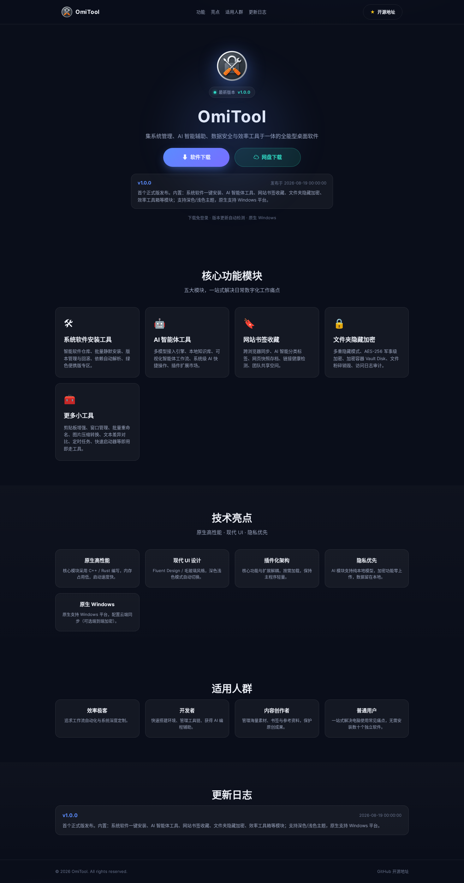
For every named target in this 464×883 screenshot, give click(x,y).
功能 (200, 12)
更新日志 (257, 12)
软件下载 (196, 157)
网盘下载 (267, 157)
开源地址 (382, 12)
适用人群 (234, 12)
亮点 (215, 12)
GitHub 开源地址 (393, 871)
